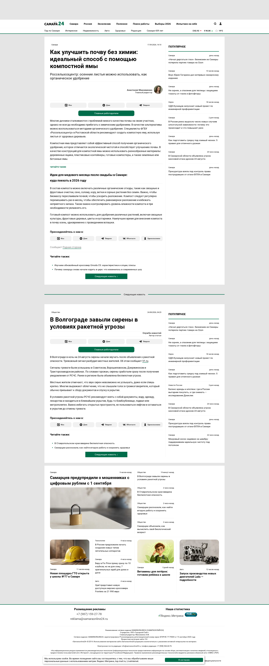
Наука (170, 102)
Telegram (146, 105)
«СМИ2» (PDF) (213, 653)
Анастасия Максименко (139, 90)
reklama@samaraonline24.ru (89, 619)
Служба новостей (152, 333)
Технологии (100, 541)
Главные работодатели (106, 113)
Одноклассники (154, 238)
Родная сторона (72, 247)
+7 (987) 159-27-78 (89, 614)
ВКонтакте (131, 238)
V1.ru (145, 360)
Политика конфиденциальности (207, 661)
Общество (55, 312)
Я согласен (184, 660)
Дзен (108, 105)
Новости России (175, 385)
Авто (97, 581)
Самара (54, 45)
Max (70, 105)
